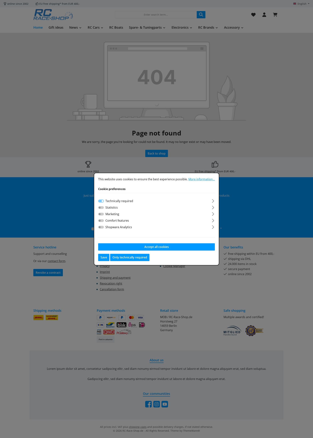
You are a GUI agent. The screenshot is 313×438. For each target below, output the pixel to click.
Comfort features (117, 221)
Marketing (112, 214)
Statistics (111, 207)
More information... (201, 179)
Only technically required (129, 257)
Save (104, 257)
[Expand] (213, 200)
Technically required (119, 201)
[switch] (101, 207)
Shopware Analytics (118, 227)
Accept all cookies (156, 247)
